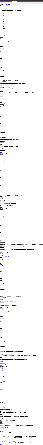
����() (1, 94)
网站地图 (1, 444)
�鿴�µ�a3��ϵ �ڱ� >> (3, 35)
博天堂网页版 (13, 5)
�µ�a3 (2, 155)
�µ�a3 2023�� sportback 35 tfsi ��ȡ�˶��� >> (6, 403)
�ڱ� (2, 6)
